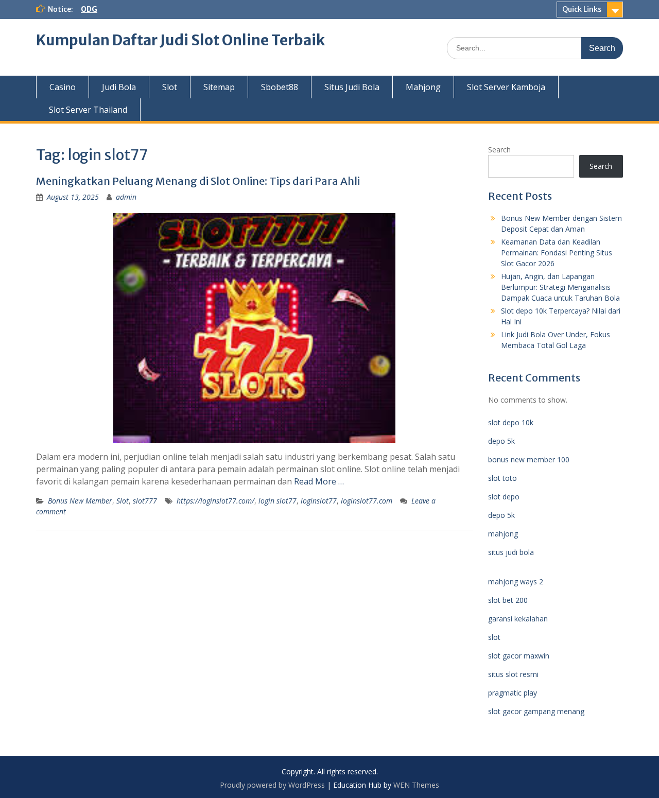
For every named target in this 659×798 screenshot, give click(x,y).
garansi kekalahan (518, 618)
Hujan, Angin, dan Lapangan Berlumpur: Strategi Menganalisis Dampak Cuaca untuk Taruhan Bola (560, 287)
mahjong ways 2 (515, 581)
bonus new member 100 (528, 459)
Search (499, 149)
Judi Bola (119, 87)
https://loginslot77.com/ (215, 501)
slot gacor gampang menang (536, 711)
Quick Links (581, 9)
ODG (89, 9)
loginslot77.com (366, 501)
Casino (62, 87)
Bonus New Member (80, 501)
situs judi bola (511, 552)
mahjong (503, 534)
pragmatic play (512, 693)
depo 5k (501, 441)
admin (126, 197)
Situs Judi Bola (351, 87)
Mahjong (423, 87)
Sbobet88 (279, 87)
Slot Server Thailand (88, 109)
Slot (169, 87)
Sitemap (219, 87)
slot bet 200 (508, 600)
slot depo (503, 496)
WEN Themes (416, 785)
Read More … (319, 481)
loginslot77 (319, 501)
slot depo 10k (510, 422)
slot (494, 637)
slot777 (145, 501)
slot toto (502, 478)
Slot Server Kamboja (506, 87)
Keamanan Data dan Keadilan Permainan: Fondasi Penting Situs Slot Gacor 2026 (556, 252)
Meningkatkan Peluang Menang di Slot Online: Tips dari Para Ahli (198, 181)
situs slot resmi (513, 674)
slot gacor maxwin (518, 656)
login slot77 (277, 501)
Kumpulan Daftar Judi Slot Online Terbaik (180, 40)
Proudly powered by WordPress (272, 785)
